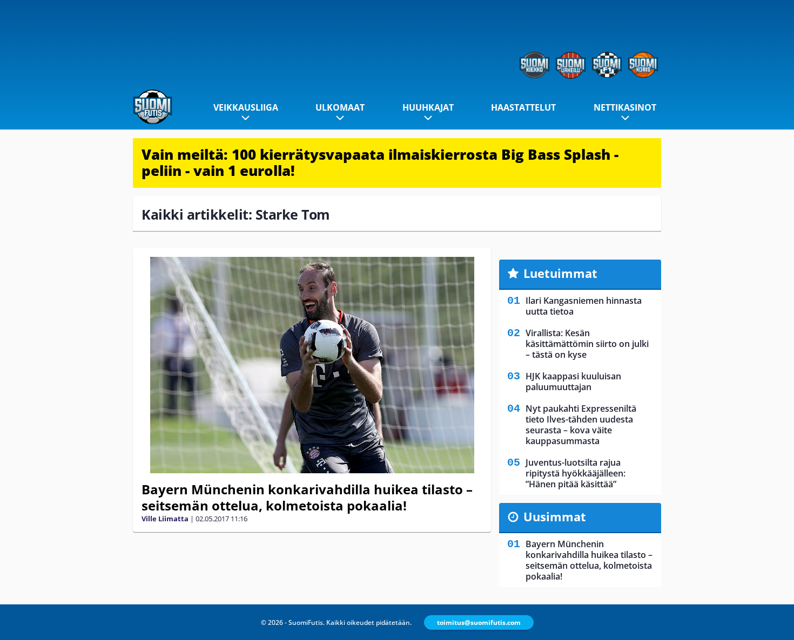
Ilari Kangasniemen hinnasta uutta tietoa (584, 306)
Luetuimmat (560, 273)
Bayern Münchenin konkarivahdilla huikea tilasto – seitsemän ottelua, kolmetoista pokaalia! (307, 497)
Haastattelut (523, 107)
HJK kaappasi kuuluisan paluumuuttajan (573, 381)
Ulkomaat (340, 107)
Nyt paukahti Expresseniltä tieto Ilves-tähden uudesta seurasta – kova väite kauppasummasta (581, 425)
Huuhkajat (428, 107)
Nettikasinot (625, 107)
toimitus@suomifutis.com (479, 622)
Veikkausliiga (245, 107)
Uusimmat (554, 516)
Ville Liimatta (165, 518)
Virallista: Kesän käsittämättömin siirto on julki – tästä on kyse (587, 343)
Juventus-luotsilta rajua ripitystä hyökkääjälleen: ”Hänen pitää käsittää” (575, 473)
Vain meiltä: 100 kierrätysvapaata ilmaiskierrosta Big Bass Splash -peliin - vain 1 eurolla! (380, 162)
